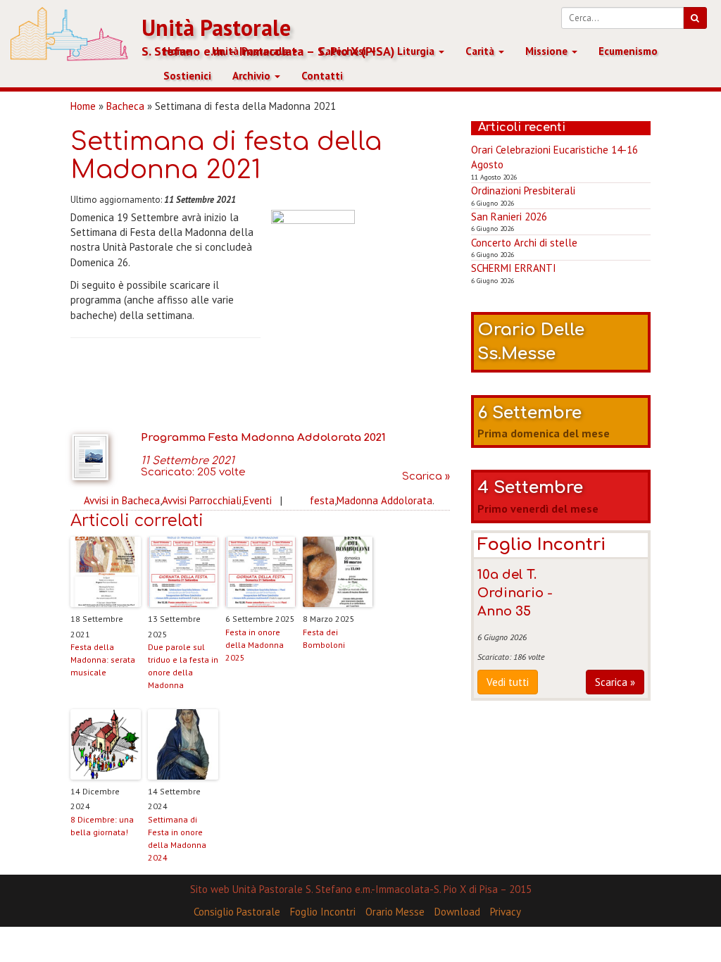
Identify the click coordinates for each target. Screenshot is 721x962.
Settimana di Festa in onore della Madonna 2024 (177, 838)
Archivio (252, 75)
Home (177, 51)
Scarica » (615, 682)
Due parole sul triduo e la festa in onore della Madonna (183, 666)
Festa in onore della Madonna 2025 (254, 645)
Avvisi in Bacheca (122, 500)
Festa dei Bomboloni (324, 638)
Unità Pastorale (216, 27)
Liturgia (417, 51)
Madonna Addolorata (384, 500)
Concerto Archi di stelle (524, 242)
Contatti (322, 75)
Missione (547, 51)
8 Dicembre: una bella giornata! (102, 825)
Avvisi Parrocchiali (202, 500)
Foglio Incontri (323, 911)
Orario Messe (395, 911)
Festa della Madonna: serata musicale (102, 659)
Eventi (258, 500)
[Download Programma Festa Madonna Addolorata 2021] (105, 457)
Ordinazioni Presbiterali (523, 190)
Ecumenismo (628, 51)
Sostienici (187, 75)
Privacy (505, 911)
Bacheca (125, 106)
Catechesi (344, 51)
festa (322, 500)
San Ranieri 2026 (509, 216)
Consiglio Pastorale (237, 911)
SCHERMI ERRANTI (513, 268)
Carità (481, 51)
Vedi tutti (508, 682)
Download (457, 911)
